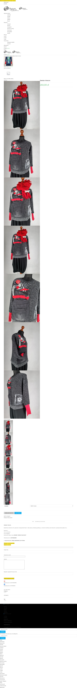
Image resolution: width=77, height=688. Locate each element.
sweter (5, 600)
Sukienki (9, 14)
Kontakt (5, 617)
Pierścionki (9, 30)
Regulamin (6, 619)
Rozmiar (6, 506)
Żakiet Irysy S (6, 66)
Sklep (11, 56)
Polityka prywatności (8, 622)
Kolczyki (9, 24)
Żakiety (8, 19)
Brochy (5, 606)
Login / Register (3, 681)
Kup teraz (18, 513)
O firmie (5, 616)
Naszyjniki (9, 27)
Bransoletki (9, 31)
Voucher (9, 43)
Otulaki (8, 16)
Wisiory (8, 25)
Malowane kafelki (10, 42)
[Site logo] (11, 8)
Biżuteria (5, 612)
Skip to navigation (3, 0)
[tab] (33, 521)
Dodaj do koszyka (9, 513)
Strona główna (7, 56)
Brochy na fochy (10, 28)
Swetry (13, 56)
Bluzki (8, 21)
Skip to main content (11, 0)
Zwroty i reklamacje (8, 620)
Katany (8, 17)
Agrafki (8, 33)
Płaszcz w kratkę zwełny (8, 78)
